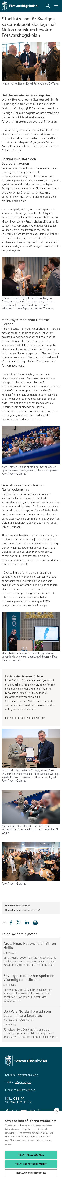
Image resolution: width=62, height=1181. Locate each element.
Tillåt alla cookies (31, 1155)
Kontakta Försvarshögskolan (21, 1075)
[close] (56, 1111)
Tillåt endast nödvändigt (31, 1164)
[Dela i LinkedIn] (29, 923)
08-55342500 (23, 1082)
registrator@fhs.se (24, 1090)
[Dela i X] (18, 923)
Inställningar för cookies (31, 1173)
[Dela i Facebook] (13, 923)
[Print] (37, 922)
